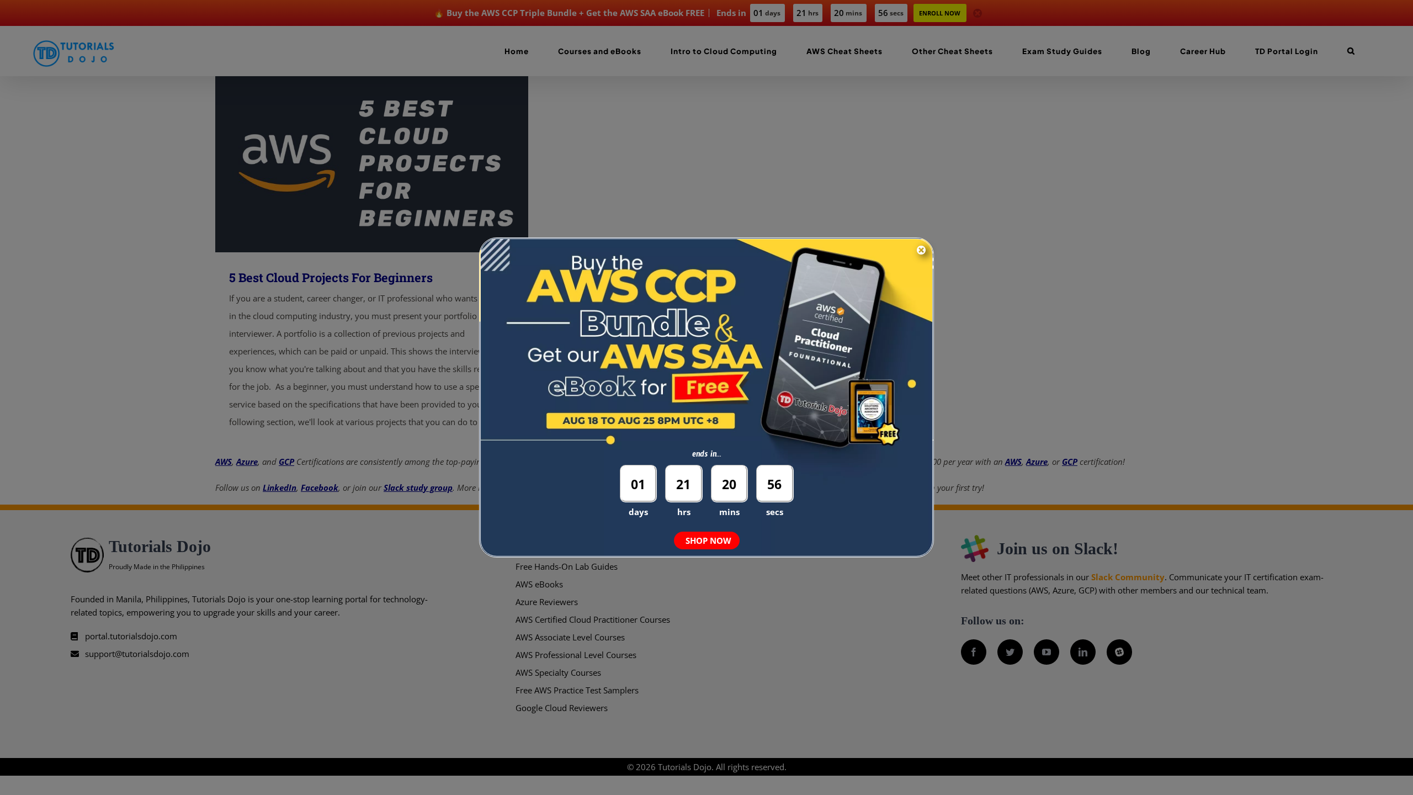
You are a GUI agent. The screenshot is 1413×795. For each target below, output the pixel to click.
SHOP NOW (708, 540)
